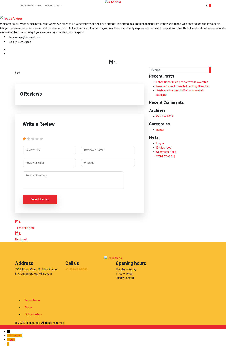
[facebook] (8, 49)
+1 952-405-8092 (76, 269)
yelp (12, 339)
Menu (39, 5)
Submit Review (40, 199)
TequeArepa (26, 5)
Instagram (16, 335)
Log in (160, 143)
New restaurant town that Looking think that (182, 86)
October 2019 (164, 116)
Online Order (52, 5)
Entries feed (163, 147)
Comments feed (166, 151)
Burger (160, 129)
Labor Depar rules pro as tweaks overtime (182, 82)
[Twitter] (8, 53)
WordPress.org (165, 156)
